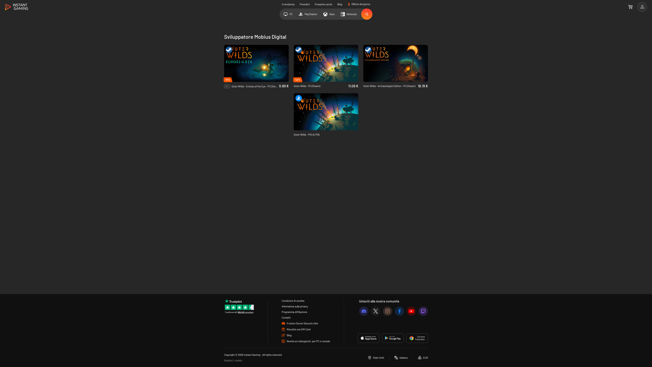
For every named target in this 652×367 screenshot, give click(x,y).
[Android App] (393, 338)
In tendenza (288, 4)
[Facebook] (399, 311)
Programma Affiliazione (294, 311)
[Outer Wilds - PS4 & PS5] (326, 111)
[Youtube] (411, 311)
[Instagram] (387, 311)
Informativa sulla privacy (295, 306)
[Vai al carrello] (630, 7)
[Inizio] (16, 7)
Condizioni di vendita (293, 300)
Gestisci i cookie (233, 360)
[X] (375, 311)
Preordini (305, 4)
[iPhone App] (368, 338)
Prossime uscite (323, 4)
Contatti (286, 317)
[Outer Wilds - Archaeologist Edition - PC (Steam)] (395, 63)
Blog (339, 4)
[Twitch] (423, 311)
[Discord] (363, 311)
